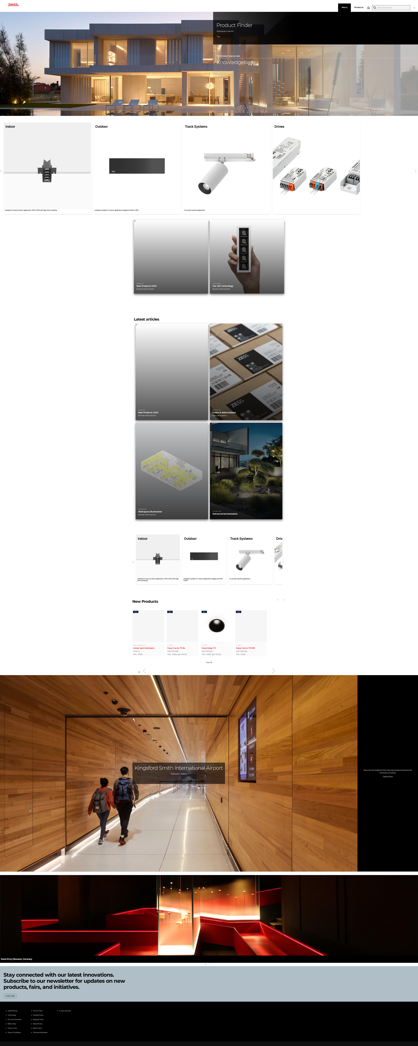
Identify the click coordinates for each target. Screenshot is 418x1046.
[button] (415, 7)
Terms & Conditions (14, 1032)
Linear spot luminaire (143, 648)
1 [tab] (206, 964)
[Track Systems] (226, 165)
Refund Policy (37, 1024)
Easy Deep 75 (209, 648)
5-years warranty (65, 1011)
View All (209, 662)
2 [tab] (209, 964)
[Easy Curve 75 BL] (182, 626)
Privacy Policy (38, 1011)
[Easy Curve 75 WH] (251, 626)
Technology (12, 1015)
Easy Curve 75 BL (176, 648)
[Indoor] (47, 165)
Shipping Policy (38, 1019)
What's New (12, 1024)
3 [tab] (212, 964)
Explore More (388, 776)
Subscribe (10, 996)
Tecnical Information (14, 1019)
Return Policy (37, 1028)
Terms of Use (12, 1028)
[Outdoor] (136, 165)
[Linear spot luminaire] (148, 626)
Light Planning (12, 1011)
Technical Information (40, 1032)
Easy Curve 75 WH (245, 648)
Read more (178, 779)
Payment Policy (38, 1015)
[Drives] (316, 165)
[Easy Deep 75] (217, 626)
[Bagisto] (16, 5)
